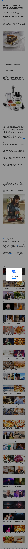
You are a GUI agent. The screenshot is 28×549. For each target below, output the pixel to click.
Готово (14, 278)
